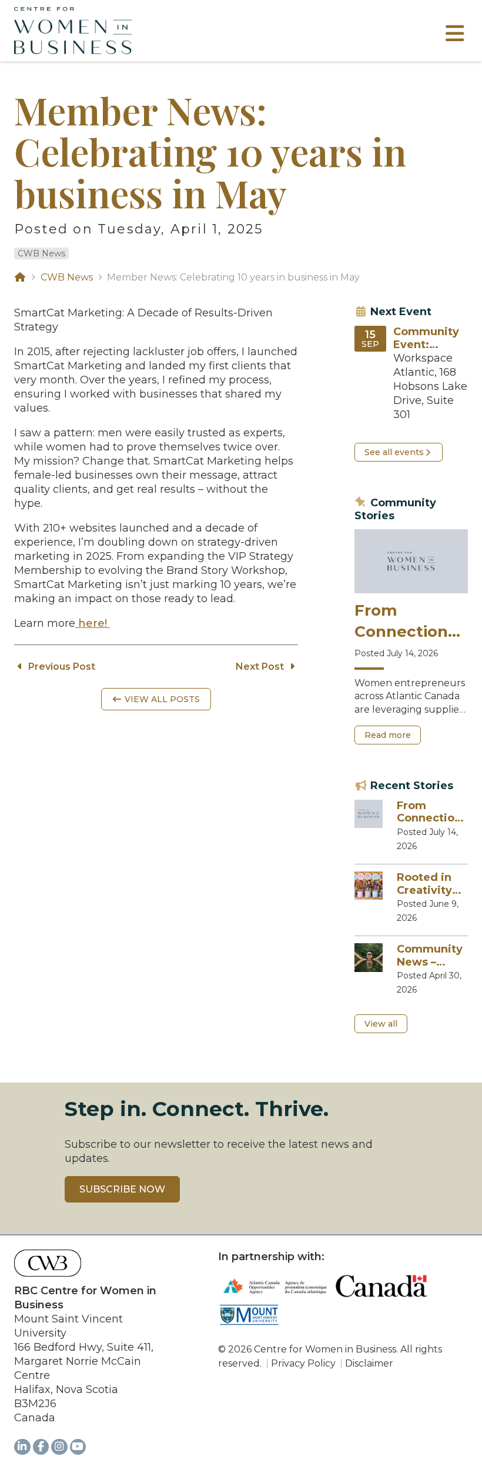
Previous (60, 666)
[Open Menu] (454, 37)
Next (260, 666)
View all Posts (161, 699)
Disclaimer (369, 1363)
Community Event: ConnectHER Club (428, 338)
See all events (394, 452)
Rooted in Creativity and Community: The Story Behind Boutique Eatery (431, 884)
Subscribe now (122, 1189)
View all (380, 1023)
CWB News (41, 253)
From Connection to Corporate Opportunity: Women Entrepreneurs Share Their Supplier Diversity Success (408, 622)
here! (92, 623)
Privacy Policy (303, 1363)
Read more (392, 737)
